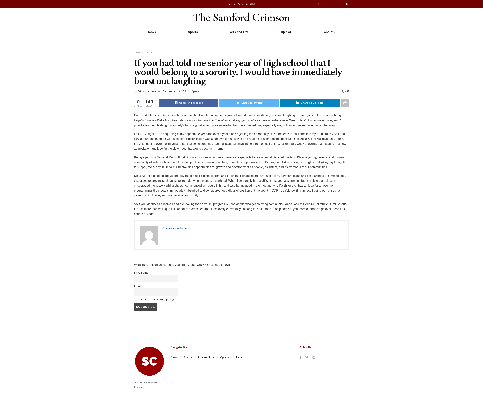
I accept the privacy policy (156, 299)
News (152, 32)
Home (137, 52)
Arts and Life (239, 32)
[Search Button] (346, 4)
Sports (193, 32)
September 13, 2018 (175, 91)
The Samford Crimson (241, 17)
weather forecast (347, 17)
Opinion (286, 32)
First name (141, 272)
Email (137, 285)
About (328, 32)
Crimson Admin (147, 91)
